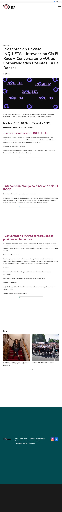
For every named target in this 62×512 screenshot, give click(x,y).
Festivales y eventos (34, 441)
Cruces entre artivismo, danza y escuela (43, 362)
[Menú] (59, 6)
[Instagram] (57, 1)
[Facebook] (54, 1)
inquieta (6, 73)
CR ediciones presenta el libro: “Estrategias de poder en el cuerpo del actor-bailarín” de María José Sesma (16, 363)
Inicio (16, 439)
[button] (29, 369)
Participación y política (21, 443)
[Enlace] (8, 6)
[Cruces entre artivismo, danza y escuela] (45, 335)
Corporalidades (40, 439)
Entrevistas (32, 443)
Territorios (32, 439)
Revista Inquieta (23, 439)
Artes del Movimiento (21, 441)
